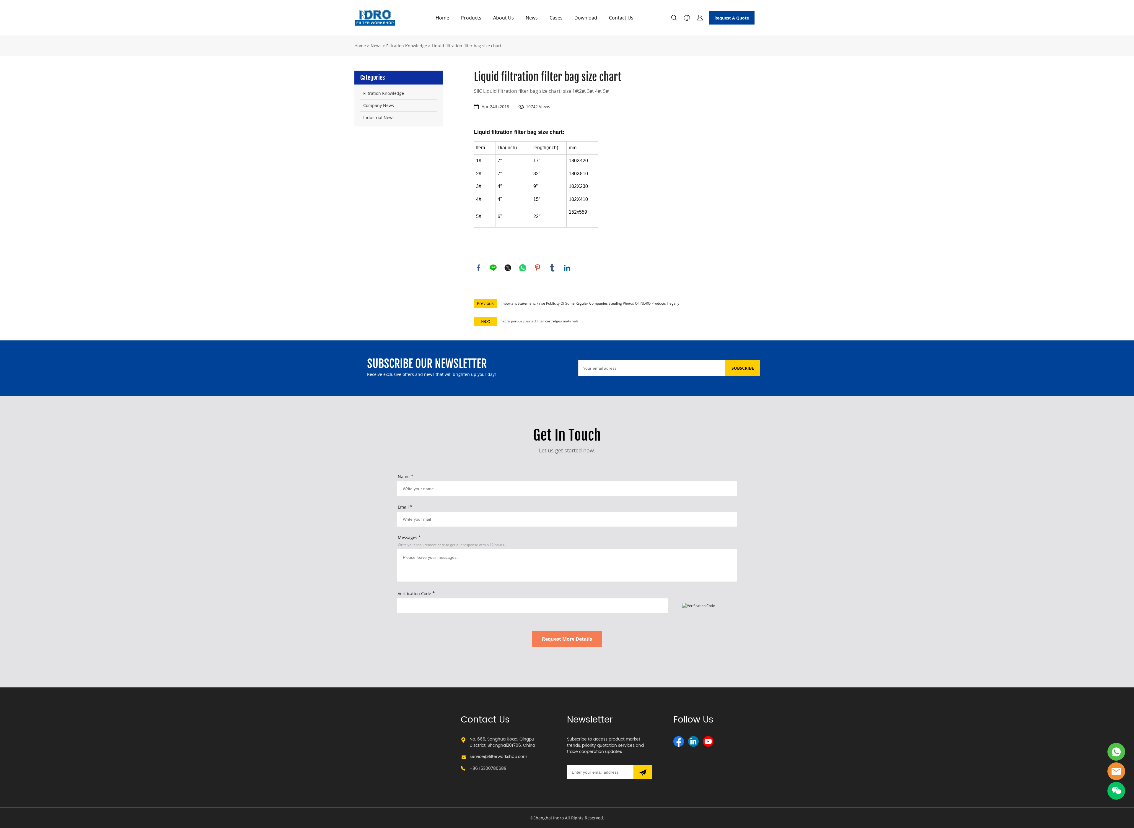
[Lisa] (1116, 752)
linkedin (567, 267)
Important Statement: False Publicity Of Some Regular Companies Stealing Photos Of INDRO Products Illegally (590, 303)
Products (471, 17)
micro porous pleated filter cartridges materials (540, 321)
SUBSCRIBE (742, 368)
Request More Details (567, 639)
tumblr (552, 267)
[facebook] (678, 741)
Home (442, 17)
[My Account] (699, 17)
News (532, 17)
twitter (508, 267)
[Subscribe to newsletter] (642, 772)
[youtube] (708, 741)
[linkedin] (693, 741)
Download (585, 17)
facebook (478, 267)
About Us (503, 17)
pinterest (537, 267)
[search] (674, 18)
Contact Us (621, 17)
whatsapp (522, 267)
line (493, 267)
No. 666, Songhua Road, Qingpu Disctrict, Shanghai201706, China (502, 742)
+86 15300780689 (488, 768)
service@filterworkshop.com (498, 757)
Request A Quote (731, 18)
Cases (556, 17)
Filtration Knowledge (406, 45)
